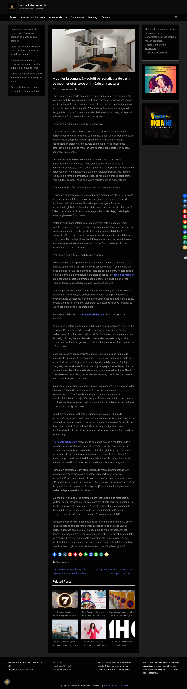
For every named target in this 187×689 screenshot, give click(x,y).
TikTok (56, 662)
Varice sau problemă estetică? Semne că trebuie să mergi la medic (26, 77)
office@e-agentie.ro (24, 669)
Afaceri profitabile (154, 40)
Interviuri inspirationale (33, 17)
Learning (92, 17)
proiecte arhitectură (66, 442)
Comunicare (77, 17)
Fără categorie (62, 562)
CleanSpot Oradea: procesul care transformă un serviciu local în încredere (25, 50)
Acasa (13, 17)
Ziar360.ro (150, 48)
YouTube (57, 669)
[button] (54, 554)
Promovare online (154, 33)
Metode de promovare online (160, 29)
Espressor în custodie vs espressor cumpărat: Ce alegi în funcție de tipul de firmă (26, 64)
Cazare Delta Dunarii (155, 44)
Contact (106, 17)
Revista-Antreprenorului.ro (109, 662)
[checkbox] (7, 682)
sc (79, 89)
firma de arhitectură (93, 314)
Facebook (57, 666)
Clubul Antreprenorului (156, 52)
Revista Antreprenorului (32, 5)
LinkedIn (68, 666)
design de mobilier (123, 274)
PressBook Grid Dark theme (116, 685)
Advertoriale (55, 17)
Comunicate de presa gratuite (160, 36)
